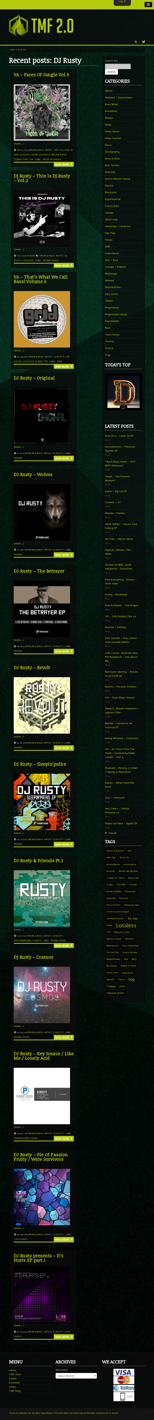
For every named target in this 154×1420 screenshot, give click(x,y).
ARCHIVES (62, 1370)
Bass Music (112, 104)
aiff (130, 850)
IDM (107, 246)
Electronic (111, 192)
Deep (108, 124)
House (109, 240)
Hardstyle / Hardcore (118, 226)
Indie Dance (112, 253)
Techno (109, 341)
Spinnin (110, 979)
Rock (108, 328)
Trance (109, 348)
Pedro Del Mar (130, 952)
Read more (62, 164)
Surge (38, 361)
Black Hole (133, 877)
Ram (126, 959)
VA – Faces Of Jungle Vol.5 (41, 74)
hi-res (133, 918)
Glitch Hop (111, 219)
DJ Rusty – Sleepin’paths (40, 764)
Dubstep (110, 172)
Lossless (44, 154)
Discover (133, 884)
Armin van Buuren (128, 871)
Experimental (112, 199)
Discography (112, 152)
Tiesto (121, 979)
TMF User (15, 1374)
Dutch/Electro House (117, 179)
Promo (18, 457)
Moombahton (113, 287)
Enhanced (130, 891)
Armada (110, 871)
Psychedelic (112, 321)
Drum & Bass (36, 149)
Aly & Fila (124, 857)
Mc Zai (55, 154)
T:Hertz (36, 940)
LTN (108, 932)
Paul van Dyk (112, 952)
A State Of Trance (115, 877)
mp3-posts (111, 294)
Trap (107, 355)
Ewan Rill (111, 898)
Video (12, 1387)
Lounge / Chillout (115, 267)
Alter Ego (111, 857)
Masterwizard (22, 940)
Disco (108, 145)
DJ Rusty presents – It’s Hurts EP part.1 (38, 1257)
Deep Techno (113, 138)
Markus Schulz (114, 938)
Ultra (122, 986)
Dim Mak (121, 884)
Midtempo (111, 273)
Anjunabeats (113, 864)
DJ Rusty (25, 154)
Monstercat (112, 945)
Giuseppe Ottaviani (115, 918)
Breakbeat (111, 111)
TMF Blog (14, 1391)
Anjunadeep (130, 864)
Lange (109, 925)
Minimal (109, 280)
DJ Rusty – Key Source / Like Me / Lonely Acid (44, 1055)
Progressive (112, 307)
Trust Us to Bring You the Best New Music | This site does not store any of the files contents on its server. (64, 1413)
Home (12, 50)
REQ (134, 959)
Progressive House (116, 314)
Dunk (35, 154)
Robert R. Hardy (128, 965)
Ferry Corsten (113, 905)
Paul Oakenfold (130, 945)
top (31, 159)
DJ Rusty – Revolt (32, 667)
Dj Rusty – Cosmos (33, 957)
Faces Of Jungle (52, 159)
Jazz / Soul (111, 260)
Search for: (111, 60)
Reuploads (111, 965)
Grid (59, 361)
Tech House (112, 334)
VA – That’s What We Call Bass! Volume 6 (41, 279)
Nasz (63, 154)
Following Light (131, 905)
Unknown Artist (115, 993)
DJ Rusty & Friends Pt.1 (38, 860)
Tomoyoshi (21, 159)
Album (31, 255)
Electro (109, 185)
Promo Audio (51, 260)
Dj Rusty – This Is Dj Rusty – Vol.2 (42, 178)
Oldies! (109, 301)
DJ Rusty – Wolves (33, 474)
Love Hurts (21, 1239)
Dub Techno (112, 165)
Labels (13, 1378)
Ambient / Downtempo (118, 97)
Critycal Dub (61, 149)
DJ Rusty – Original (34, 378)
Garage (109, 212)
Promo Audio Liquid (25, 1138)
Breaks (109, 118)
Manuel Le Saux (122, 932)
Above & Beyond (115, 850)
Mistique (129, 938)
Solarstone (127, 972)
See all (112, 833)
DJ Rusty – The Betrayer (39, 571)
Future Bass (112, 206)
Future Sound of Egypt (117, 911)
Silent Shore (112, 972)
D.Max (109, 884)
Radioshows (113, 959)
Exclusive (123, 898)
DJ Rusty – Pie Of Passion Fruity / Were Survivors (41, 1156)
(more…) (19, 143)
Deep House (112, 131)
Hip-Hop (110, 233)
